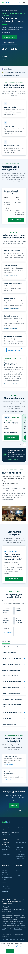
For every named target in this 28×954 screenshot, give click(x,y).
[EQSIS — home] (5, 2)
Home (3, 10)
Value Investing (6, 854)
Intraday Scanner (20, 851)
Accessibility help (14, 939)
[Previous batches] (20, 445)
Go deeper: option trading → (11, 328)
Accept (10, 951)
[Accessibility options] (19, 2)
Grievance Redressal (7, 874)
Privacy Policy (5, 886)
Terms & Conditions (7, 888)
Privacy (3, 939)
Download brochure (9, 42)
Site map (22, 939)
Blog (17, 870)
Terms (7, 939)
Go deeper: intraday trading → (11, 308)
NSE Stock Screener (21, 842)
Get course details (9, 37)
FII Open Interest (20, 854)
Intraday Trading (6, 847)
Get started (14, 805)
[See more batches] (24, 445)
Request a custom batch (13, 459)
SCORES (4, 879)
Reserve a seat (11, 437)
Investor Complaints (7, 877)
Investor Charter (6, 868)
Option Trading (5, 849)
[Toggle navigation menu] (24, 2)
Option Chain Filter (20, 845)
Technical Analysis (6, 851)
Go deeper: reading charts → (11, 275)
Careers (18, 873)
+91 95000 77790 (6, 834)
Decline (18, 951)
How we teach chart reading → (11, 384)
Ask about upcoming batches (14, 811)
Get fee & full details (16, 220)
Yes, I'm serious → (14, 578)
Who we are (19, 868)
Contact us (18, 875)
